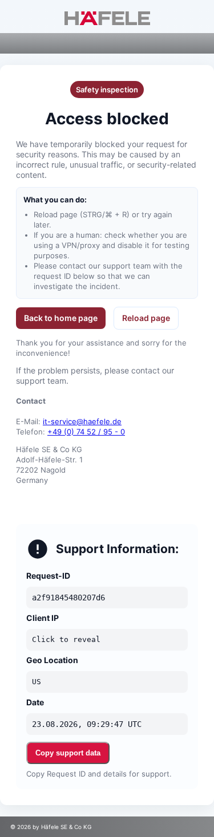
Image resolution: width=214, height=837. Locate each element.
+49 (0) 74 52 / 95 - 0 (86, 431)
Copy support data (67, 753)
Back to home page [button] (61, 318)
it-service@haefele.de (82, 421)
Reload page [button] (146, 318)
